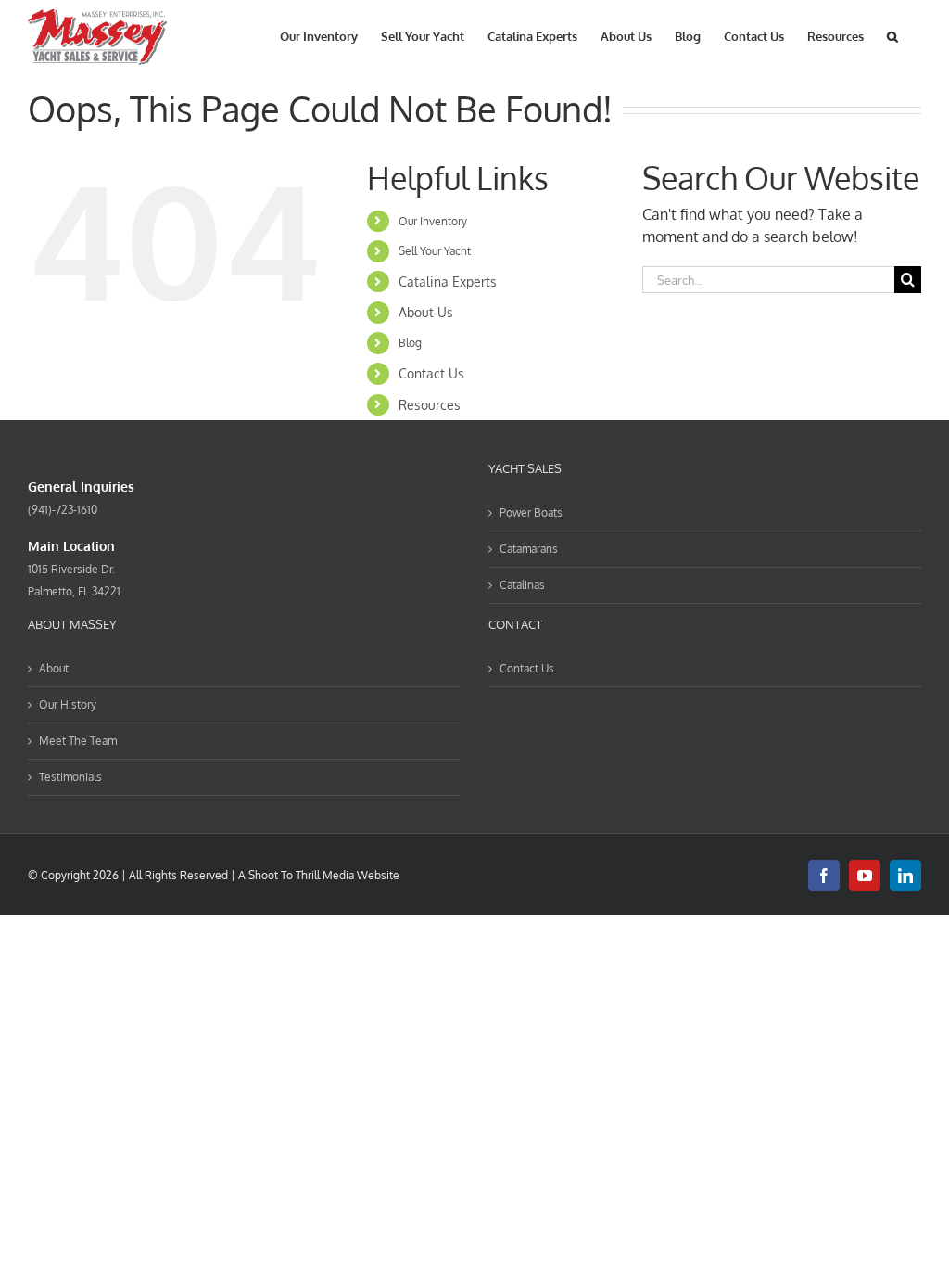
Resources (430, 405)
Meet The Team (78, 741)
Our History (67, 704)
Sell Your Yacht (435, 251)
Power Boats (531, 512)
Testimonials (70, 777)
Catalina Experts (448, 281)
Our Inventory (433, 221)
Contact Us (431, 373)
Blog (410, 343)
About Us (426, 312)
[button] (892, 35)
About (54, 668)
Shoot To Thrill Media (301, 875)
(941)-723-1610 (62, 510)
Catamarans (529, 549)
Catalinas (522, 585)
